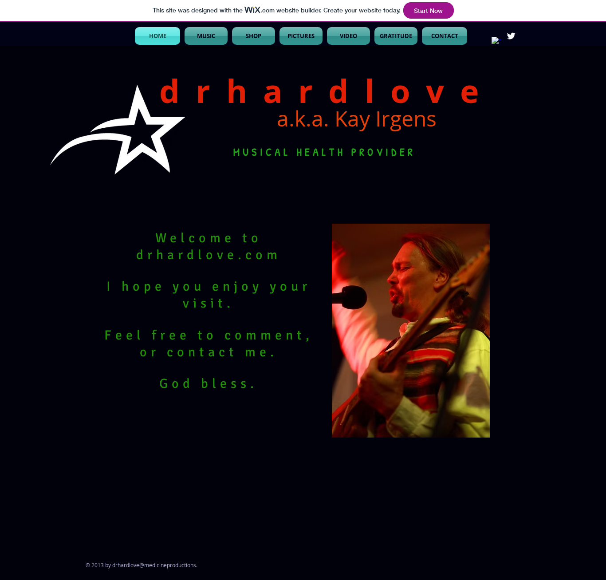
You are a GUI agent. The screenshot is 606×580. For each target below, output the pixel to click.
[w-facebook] (496, 42)
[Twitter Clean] (511, 36)
